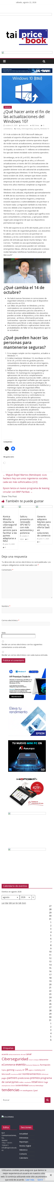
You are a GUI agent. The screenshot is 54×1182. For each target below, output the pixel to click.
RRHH (40, 1082)
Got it (40, 1179)
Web (4, 632)
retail (34, 1082)
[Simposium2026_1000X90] (27, 52)
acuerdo (5, 1054)
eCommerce (8, 1064)
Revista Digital (25, 1146)
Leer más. (30, 1179)
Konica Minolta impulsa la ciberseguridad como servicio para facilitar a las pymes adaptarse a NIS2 (10, 528)
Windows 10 (44, 129)
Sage (46, 1082)
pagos (4, 1078)
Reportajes (23, 1142)
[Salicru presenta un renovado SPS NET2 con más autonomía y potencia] (27, 506)
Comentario (7, 570)
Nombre (6, 606)
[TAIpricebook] (8, 1117)
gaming (10, 1069)
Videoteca (23, 1150)
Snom (13, 1085)
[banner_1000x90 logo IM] (27, 69)
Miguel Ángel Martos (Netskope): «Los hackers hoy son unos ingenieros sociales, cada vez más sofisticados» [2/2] (25, 478)
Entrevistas (23, 1138)
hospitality (18, 1070)
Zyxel (35, 1090)
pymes (15, 1081)
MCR (43, 1070)
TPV (21, 1091)
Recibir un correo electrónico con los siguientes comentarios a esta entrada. (22, 646)
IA (26, 1069)
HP (23, 1070)
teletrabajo (39, 1085)
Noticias (8, 107)
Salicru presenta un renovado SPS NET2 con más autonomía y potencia (27, 524)
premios (35, 1078)
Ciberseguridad (27, 129)
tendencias (10, 1089)
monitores (14, 1074)
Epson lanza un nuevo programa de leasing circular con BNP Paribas (26, 490)
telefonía (32, 1085)
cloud (31, 1060)
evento (21, 1064)
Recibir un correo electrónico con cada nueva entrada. (25, 655)
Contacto (23, 1154)
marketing (38, 1070)
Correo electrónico (10, 620)
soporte (36, 129)
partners (12, 1078)
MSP (20, 1074)
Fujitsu (4, 1070)
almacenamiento (14, 1054)
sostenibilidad (21, 1085)
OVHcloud (44, 1074)
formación (45, 1064)
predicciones (24, 1078)
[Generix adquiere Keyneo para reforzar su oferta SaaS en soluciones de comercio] (44, 506)
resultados (27, 1082)
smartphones (6, 1085)
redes (21, 1082)
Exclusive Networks (33, 1065)
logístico (31, 1070)
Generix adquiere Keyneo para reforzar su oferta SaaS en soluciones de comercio (44, 526)
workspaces (28, 1090)
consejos (36, 1060)
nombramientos (31, 1074)
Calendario (23, 1158)
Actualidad (23, 1133)
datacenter (43, 1059)
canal (28, 1054)
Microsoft (6, 1074)
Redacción (24, 125)
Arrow (23, 1054)
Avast (18, 129)
